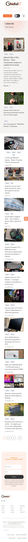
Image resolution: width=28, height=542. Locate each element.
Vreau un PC (8, 15)
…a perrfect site (6, 530)
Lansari (12, 390)
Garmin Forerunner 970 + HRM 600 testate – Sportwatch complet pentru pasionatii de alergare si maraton (13, 251)
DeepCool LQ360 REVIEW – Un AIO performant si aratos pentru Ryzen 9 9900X (14, 367)
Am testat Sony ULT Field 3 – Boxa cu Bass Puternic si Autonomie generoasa (14, 310)
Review (11, 54)
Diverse (6, 54)
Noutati (13, 152)
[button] (26, 219)
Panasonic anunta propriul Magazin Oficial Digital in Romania (13, 396)
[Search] (20, 9)
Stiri (13, 154)
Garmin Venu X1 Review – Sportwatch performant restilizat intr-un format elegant (14, 112)
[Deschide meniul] (23, 15)
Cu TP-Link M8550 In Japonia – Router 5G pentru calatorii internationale (13, 160)
